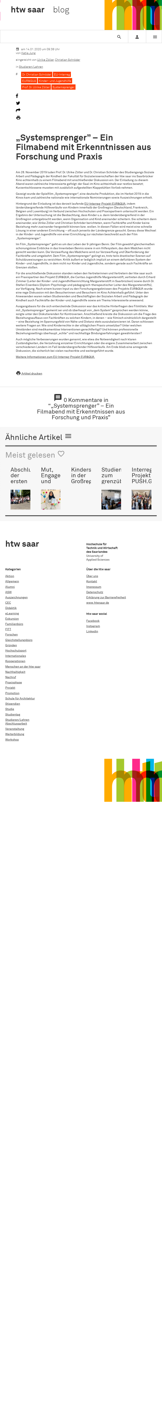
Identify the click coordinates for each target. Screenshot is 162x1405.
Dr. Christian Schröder (36, 74)
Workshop (12, 739)
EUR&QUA (29, 81)
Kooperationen (15, 661)
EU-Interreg (62, 74)
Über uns (92, 576)
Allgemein (12, 581)
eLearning (12, 613)
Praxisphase (13, 682)
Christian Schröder (67, 59)
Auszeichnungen (16, 597)
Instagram (93, 626)
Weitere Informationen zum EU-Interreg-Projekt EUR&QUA (55, 357)
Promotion (12, 693)
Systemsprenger (63, 87)
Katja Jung (28, 53)
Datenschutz (94, 592)
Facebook (93, 620)
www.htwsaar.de (97, 602)
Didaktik (11, 608)
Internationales (15, 655)
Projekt (10, 687)
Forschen (11, 634)
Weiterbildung (14, 734)
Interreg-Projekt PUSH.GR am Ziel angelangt (145, 481)
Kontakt (91, 581)
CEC (8, 602)
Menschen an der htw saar (22, 666)
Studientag (12, 714)
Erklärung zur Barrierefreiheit (106, 597)
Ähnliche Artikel (38, 437)
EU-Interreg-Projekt (105, 203)
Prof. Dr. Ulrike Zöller (36, 87)
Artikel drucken (29, 373)
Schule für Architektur (20, 698)
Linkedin (92, 631)
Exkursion (12, 618)
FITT (8, 629)
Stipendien (12, 703)
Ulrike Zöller (45, 59)
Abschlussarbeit (16, 723)
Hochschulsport (15, 650)
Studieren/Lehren (31, 66)
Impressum (93, 587)
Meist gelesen (35, 454)
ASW (8, 592)
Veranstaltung (14, 729)
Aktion (9, 576)
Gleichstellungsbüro (18, 640)
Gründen (11, 645)
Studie (9, 709)
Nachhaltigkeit (15, 672)
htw (40, 10)
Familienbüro (14, 624)
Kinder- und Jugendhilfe (55, 81)
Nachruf (10, 677)
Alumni (10, 587)
